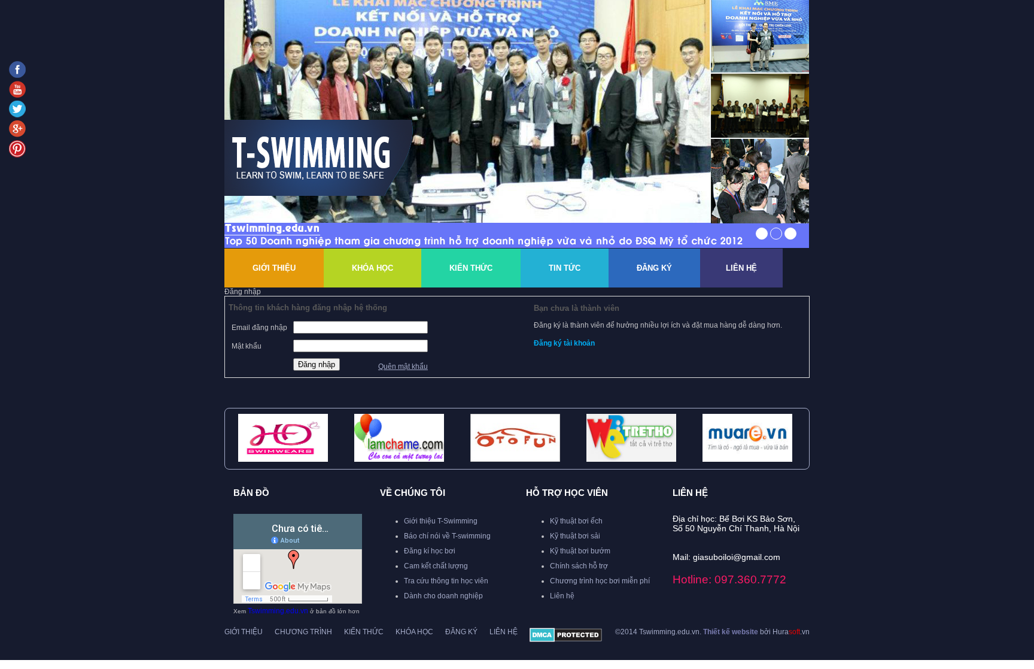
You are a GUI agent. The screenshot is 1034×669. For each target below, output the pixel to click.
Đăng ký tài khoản (564, 343)
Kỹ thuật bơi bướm (580, 551)
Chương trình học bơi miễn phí (600, 581)
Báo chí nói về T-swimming (447, 536)
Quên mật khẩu (403, 366)
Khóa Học (372, 268)
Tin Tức (564, 268)
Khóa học (414, 632)
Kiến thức (470, 268)
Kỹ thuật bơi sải (575, 536)
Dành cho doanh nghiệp (443, 596)
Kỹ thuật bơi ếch (576, 521)
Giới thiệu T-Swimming (441, 521)
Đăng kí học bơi (429, 551)
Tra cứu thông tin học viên (446, 581)
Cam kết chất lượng (436, 566)
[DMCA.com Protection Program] (566, 639)
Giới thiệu (274, 268)
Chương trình (303, 632)
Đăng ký (654, 268)
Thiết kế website (730, 632)
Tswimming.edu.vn (278, 611)
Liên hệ (741, 268)
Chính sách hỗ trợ (579, 566)
